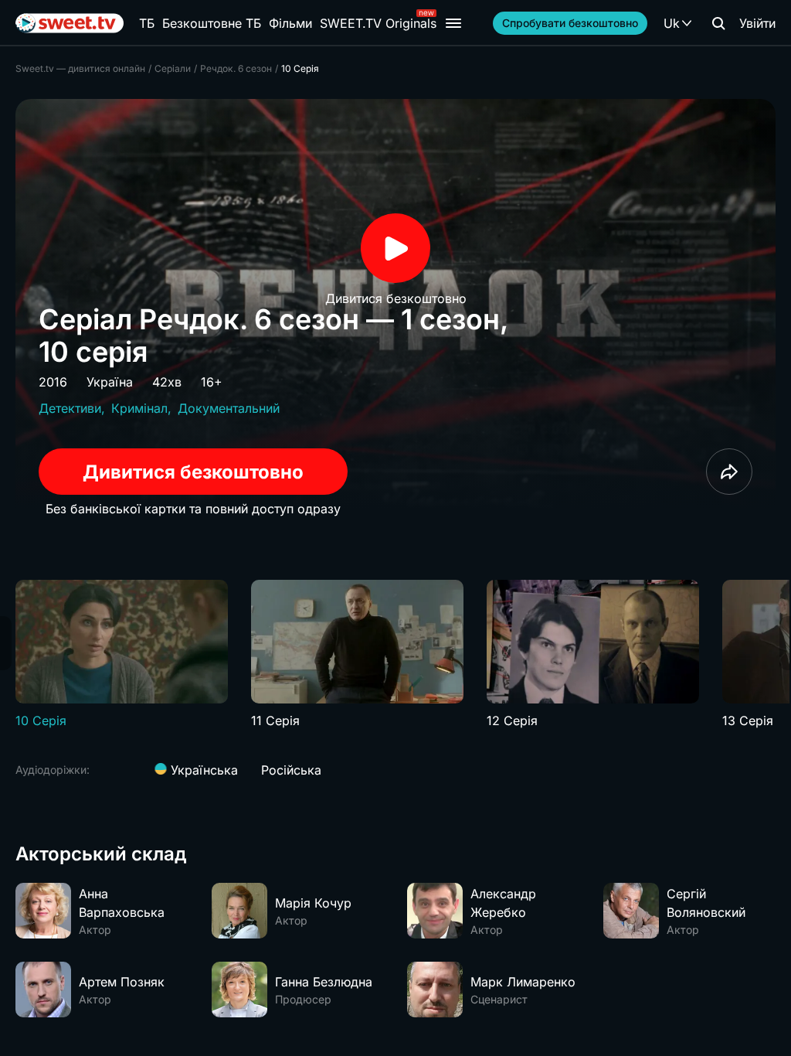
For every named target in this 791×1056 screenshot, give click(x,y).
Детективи (70, 408)
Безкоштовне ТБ (211, 23)
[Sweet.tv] (69, 23)
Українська (202, 770)
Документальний (229, 408)
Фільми (290, 23)
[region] (395, 655)
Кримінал (139, 408)
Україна (110, 382)
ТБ (146, 23)
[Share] (729, 471)
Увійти (757, 23)
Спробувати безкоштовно (570, 22)
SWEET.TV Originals (378, 23)
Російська (291, 770)
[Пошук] (718, 23)
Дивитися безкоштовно (193, 472)
